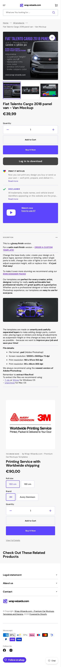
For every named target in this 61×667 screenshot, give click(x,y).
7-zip (7, 380)
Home (5, 24)
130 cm (29, 485)
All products (18, 24)
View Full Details (13, 540)
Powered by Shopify (38, 614)
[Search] (52, 12)
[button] (4, 5)
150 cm (14, 485)
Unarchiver (10, 382)
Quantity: (7, 124)
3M (12, 498)
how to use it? (28, 211)
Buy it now (29, 150)
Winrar (16, 380)
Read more (13, 182)
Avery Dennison (29, 498)
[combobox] (29, 12)
